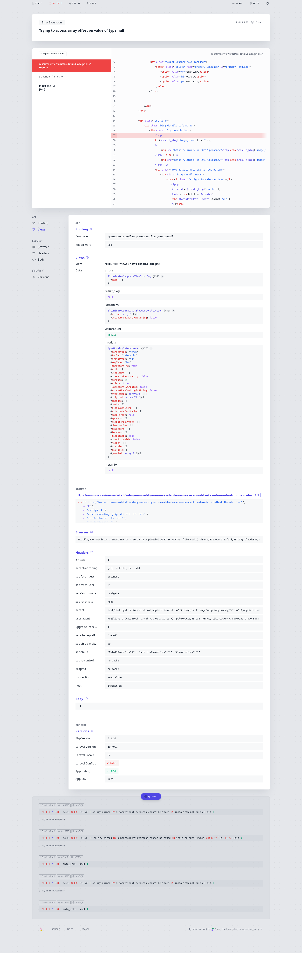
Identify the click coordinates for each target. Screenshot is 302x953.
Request (37, 240)
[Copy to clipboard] (259, 236)
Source (56, 929)
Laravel (85, 929)
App (34, 217)
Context (37, 271)
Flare (217, 929)
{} (135, 280)
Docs (70, 929)
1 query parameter (53, 819)
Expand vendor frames (54, 53)
